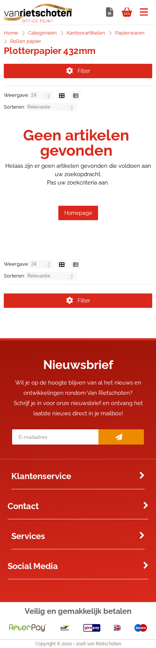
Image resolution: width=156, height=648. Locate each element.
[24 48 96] (42, 95)
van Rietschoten (104, 643)
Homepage (78, 213)
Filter (84, 71)
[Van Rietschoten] (38, 21)
